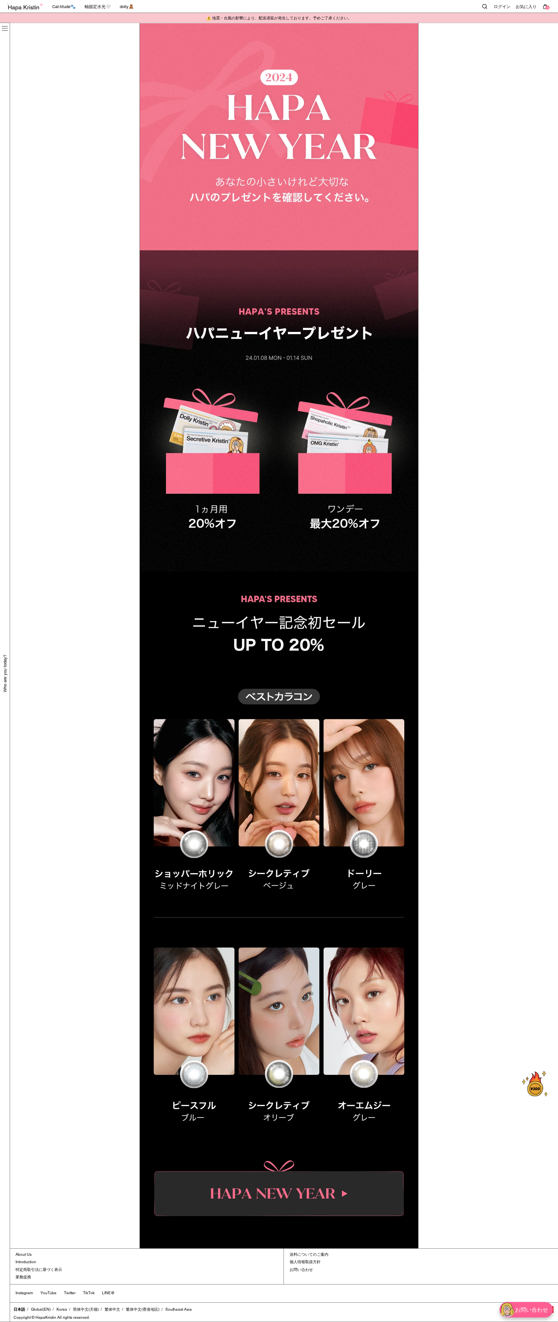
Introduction (26, 1262)
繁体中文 (112, 1309)
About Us (24, 1254)
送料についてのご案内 (309, 1254)
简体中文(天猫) (86, 1309)
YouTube (48, 1293)
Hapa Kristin (23, 7)
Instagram (24, 1293)
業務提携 (23, 1277)
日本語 (19, 1309)
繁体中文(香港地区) (143, 1309)
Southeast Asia (178, 1309)
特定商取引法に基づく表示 (39, 1269)
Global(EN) (41, 1309)
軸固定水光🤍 (98, 6)
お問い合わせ (301, 1269)
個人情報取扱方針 (305, 1262)
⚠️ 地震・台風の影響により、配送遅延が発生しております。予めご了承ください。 (279, 18)
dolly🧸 (127, 6)
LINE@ (108, 1293)
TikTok (89, 1293)
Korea (62, 1309)
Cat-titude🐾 (64, 6)
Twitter (70, 1293)
